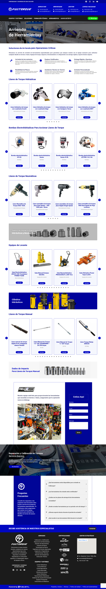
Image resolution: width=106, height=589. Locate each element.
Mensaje (71, 421)
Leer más (19, 117)
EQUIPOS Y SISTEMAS (16, 18)
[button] (6, 103)
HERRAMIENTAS (54, 18)
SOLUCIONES (28, 18)
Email (70, 408)
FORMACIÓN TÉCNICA (40, 18)
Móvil (70, 414)
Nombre (71, 402)
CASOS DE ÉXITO (66, 18)
